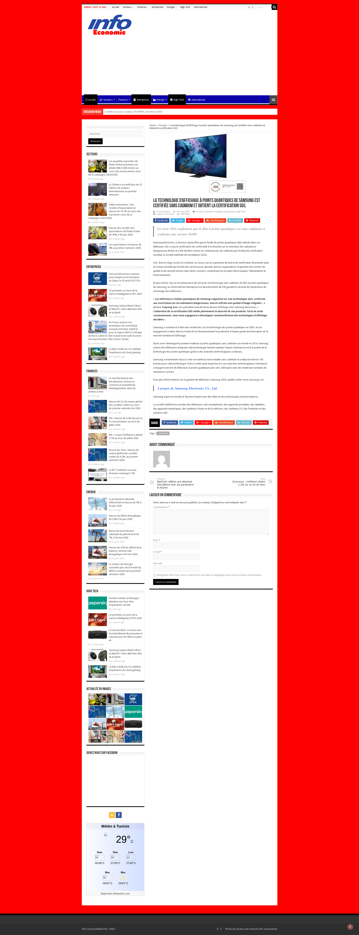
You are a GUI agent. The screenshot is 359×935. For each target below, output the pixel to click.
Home (152, 125)
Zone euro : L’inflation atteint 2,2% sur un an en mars (248, 482)
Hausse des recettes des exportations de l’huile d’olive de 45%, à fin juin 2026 (124, 231)
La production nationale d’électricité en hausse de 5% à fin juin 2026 (125, 502)
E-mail (157, 551)
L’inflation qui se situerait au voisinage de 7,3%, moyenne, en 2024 (139, 111)
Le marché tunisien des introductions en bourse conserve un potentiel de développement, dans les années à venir (112, 385)
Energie (170, 7)
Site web (157, 563)
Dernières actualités (213, 211)
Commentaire (161, 507)
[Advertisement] (179, 63)
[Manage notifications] (350, 927)
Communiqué (163, 211)
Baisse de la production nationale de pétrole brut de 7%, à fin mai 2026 (124, 534)
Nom (156, 540)
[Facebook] (252, 7)
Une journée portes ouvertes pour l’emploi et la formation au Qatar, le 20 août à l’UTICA (124, 277)
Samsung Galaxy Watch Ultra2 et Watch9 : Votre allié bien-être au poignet (125, 309)
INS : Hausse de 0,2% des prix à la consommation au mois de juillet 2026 (125, 421)
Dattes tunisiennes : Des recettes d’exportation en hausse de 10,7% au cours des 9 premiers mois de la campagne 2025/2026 (114, 211)
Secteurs (127, 7)
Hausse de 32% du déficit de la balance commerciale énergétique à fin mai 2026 (125, 551)
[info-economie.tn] (108, 24)
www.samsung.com (253, 379)
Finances (141, 7)
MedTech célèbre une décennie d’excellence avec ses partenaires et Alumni (175, 483)
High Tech (185, 7)
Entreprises (157, 7)
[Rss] (249, 7)
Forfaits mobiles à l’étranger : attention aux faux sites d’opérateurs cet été (124, 601)
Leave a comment (165, 214)
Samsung (163, 433)
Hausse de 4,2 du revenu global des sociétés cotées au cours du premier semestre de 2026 (125, 405)
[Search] (274, 7)
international (200, 7)
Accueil (162, 125)
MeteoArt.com (121, 893)
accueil (115, 7)
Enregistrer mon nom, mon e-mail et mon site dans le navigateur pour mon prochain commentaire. (209, 575)
